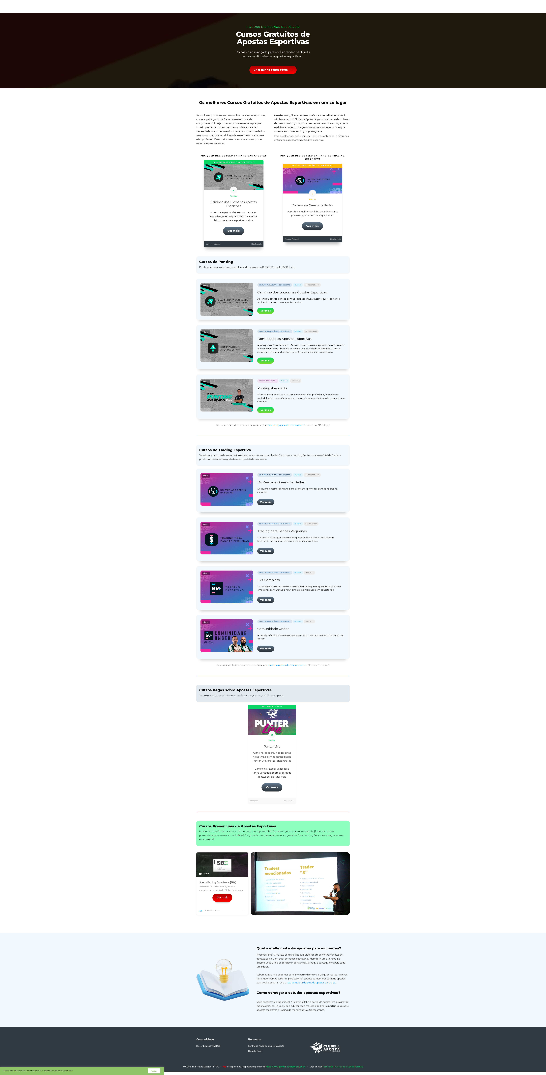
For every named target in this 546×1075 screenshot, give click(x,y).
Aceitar (154, 1071)
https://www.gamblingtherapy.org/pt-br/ (285, 1066)
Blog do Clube (255, 1051)
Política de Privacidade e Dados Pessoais (342, 1066)
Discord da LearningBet (208, 1046)
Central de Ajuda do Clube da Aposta (266, 1046)
